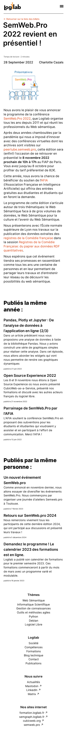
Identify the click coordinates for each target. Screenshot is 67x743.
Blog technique (33, 655)
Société (33, 643)
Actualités (33, 682)
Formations (33, 651)
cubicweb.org (32, 720)
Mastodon (31, 686)
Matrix (32, 694)
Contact (33, 659)
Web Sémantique (33, 600)
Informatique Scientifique (33, 604)
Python (33, 616)
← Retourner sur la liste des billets (21, 19)
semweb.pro (32, 724)
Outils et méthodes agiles (33, 612)
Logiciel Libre (33, 624)
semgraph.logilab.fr (31, 716)
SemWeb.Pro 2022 (17, 118)
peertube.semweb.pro (20, 149)
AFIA (44, 180)
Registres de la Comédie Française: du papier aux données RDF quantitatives (32, 246)
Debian (33, 620)
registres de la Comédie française (28, 238)
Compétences (34, 647)
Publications (33, 663)
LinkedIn (31, 690)
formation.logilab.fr (32, 712)
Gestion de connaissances (33, 608)
